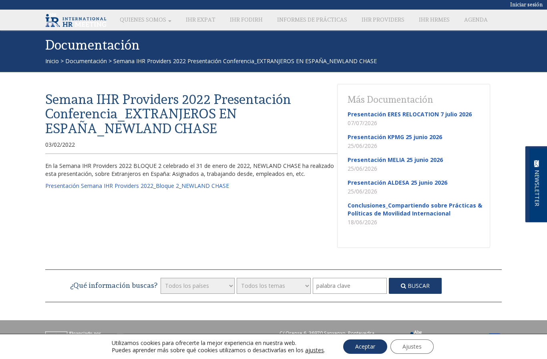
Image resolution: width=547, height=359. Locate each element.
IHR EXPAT (200, 19)
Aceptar (365, 346)
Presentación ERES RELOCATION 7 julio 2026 (410, 114)
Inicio (52, 61)
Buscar (418, 285)
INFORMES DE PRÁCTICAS (312, 19)
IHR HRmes (434, 19)
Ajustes (412, 346)
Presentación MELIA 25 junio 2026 (395, 160)
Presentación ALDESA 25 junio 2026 (397, 182)
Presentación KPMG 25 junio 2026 (395, 137)
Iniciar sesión (526, 4)
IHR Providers (383, 19)
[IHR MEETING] (76, 20)
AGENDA (476, 19)
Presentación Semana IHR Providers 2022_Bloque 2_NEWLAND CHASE (137, 185)
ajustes (314, 350)
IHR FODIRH (246, 19)
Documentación (86, 61)
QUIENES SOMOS (143, 19)
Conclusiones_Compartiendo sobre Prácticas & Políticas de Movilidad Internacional (415, 209)
